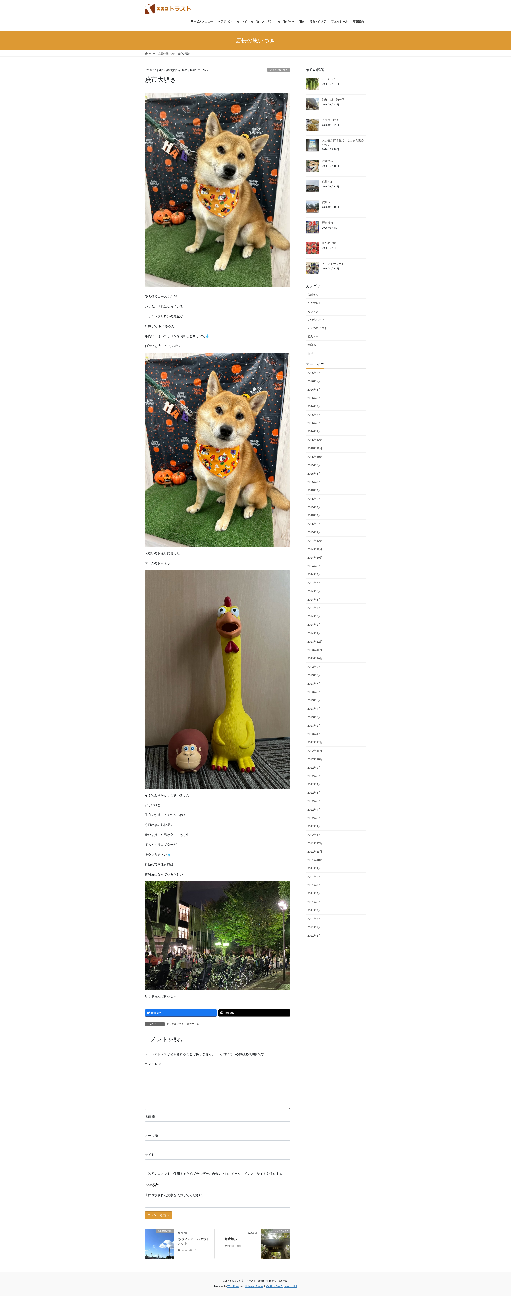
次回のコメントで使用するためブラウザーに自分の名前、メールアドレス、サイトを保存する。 (216, 1173)
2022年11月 (314, 750)
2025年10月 (315, 456)
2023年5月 (314, 700)
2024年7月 (314, 582)
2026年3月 (314, 414)
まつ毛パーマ (315, 319)
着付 (310, 353)
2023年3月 (314, 717)
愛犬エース (193, 1024)
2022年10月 (315, 759)
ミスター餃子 (330, 120)
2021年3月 (314, 918)
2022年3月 (314, 818)
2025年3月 (314, 515)
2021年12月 (315, 843)
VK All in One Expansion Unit (281, 1286)
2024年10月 (315, 557)
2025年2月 (314, 523)
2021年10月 (315, 860)
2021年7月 (314, 885)
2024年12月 (315, 540)
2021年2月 (314, 927)
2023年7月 (314, 683)
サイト (149, 1154)
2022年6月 (314, 792)
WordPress (233, 1286)
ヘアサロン (314, 302)
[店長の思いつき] (159, 1243)
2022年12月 (315, 742)
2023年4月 (314, 708)
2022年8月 (314, 776)
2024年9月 (314, 566)
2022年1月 (314, 834)
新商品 (311, 344)
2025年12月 (315, 439)
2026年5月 (314, 398)
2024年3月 (314, 616)
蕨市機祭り (329, 222)
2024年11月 (314, 549)
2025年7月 (314, 482)
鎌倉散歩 (231, 1239)
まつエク (313, 311)
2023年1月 (314, 734)
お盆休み (327, 161)
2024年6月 (314, 591)
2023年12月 (315, 641)
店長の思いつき (279, 69)
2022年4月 (314, 809)
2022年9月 (314, 767)
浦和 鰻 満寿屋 (333, 99)
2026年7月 (314, 381)
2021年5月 (314, 902)
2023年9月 (314, 666)
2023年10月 (315, 658)
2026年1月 (314, 431)
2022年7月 (314, 784)
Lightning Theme (254, 1286)
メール (151, 1135)
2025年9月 (314, 465)
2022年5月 (314, 801)
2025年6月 (314, 490)
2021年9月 (314, 868)
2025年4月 (314, 507)
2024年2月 (314, 624)
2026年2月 (314, 423)
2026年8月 (314, 372)
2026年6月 (314, 389)
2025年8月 (314, 473)
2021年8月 (314, 876)
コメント (153, 1064)
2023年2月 (314, 725)
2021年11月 (314, 851)
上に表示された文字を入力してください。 (175, 1195)
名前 (150, 1116)
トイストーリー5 (332, 263)
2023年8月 (314, 675)
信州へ (326, 202)
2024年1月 (314, 633)
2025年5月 (314, 498)
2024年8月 (314, 574)
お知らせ (313, 294)
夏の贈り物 (329, 243)
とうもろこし (330, 79)
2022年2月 (314, 826)
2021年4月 (314, 910)
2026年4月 (314, 406)
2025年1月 (314, 532)
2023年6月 (314, 692)
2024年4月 (314, 607)
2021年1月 (314, 935)
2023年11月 (314, 650)
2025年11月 (314, 448)
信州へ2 (327, 181)
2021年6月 (314, 893)
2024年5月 (314, 599)
